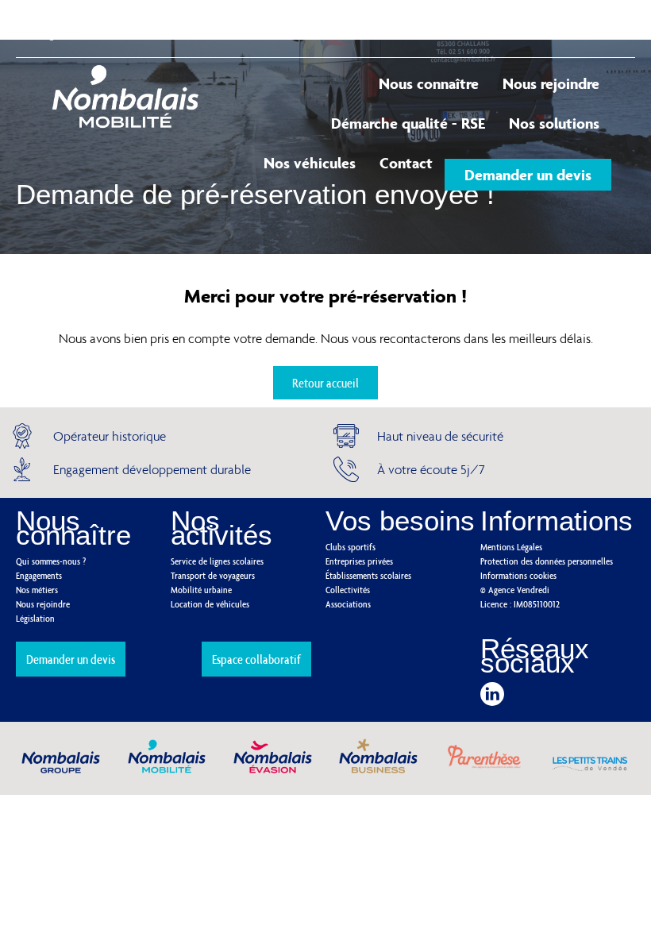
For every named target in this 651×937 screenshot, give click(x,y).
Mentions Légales (511, 547)
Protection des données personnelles (546, 561)
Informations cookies (518, 575)
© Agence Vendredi (514, 590)
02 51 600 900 (421, 27)
